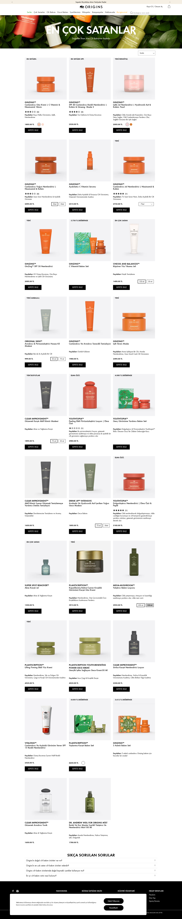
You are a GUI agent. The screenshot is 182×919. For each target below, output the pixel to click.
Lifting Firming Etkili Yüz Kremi (38, 667)
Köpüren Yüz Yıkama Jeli (124, 266)
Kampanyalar (97, 12)
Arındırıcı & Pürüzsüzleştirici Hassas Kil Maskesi (42, 344)
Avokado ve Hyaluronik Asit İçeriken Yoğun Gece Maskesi (89, 504)
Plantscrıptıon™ (78, 585)
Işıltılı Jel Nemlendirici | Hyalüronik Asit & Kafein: (132, 106)
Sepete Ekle (33, 130)
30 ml (54, 359)
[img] (13, 891)
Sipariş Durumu (154, 901)
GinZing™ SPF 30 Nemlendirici (39, 266)
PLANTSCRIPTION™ (34, 665)
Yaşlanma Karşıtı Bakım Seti (81, 745)
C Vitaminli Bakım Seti (79, 266)
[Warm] (39, 124)
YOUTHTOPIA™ (76, 418)
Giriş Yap (152, 898)
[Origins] (91, 7)
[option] (39, 124)
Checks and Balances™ (126, 263)
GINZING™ (30, 102)
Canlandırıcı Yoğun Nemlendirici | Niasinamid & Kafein (40, 187)
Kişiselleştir (113, 908)
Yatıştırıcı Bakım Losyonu (124, 588)
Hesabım (152, 895)
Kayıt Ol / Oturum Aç (155, 7)
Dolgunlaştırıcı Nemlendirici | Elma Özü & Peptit (132, 504)
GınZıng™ (30, 263)
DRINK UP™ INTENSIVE (80, 500)
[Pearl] (127, 124)
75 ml (62, 359)
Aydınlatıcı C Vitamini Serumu (82, 186)
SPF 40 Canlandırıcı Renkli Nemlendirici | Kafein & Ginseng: (88, 106)
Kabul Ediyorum (113, 901)
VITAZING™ (30, 743)
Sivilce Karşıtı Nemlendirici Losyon (128, 667)
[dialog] (169, 6)
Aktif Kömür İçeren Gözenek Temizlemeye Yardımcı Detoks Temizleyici (44, 504)
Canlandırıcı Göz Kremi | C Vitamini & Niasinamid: (42, 106)
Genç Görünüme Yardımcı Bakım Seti (130, 421)
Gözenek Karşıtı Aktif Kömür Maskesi (41, 421)
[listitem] (46, 99)
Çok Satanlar (39, 12)
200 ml (140, 605)
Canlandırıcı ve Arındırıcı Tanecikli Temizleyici (90, 343)
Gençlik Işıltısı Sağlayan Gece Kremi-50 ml (88, 670)
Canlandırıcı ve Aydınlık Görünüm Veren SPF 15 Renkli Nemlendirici (45, 746)
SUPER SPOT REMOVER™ (37, 585)
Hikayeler (86, 12)
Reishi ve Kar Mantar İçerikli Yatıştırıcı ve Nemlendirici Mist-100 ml (87, 826)
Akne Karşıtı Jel (32, 588)
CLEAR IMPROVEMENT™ (36, 418)
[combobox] (146, 204)
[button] (91, 860)
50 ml (150, 282)
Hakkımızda (110, 12)
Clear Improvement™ (36, 500)
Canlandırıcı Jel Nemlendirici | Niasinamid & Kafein (133, 187)
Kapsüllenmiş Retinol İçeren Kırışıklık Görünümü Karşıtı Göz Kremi (85, 589)
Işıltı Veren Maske (121, 343)
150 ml (141, 282)
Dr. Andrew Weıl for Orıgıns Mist (88, 822)
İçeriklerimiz (75, 12)
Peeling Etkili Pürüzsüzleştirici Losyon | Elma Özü (89, 422)
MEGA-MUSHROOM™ (124, 585)
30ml (62, 204)
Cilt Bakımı (51, 12)
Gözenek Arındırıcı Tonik (36, 825)
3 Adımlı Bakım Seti (122, 745)
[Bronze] (131, 124)
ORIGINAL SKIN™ (33, 341)
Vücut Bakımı (62, 12)
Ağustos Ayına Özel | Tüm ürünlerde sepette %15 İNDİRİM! (91, 2)
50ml (54, 204)
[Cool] (42, 124)
